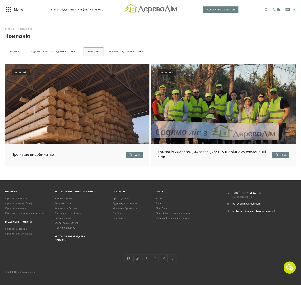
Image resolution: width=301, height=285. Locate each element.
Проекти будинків (16, 198)
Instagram (137, 258)
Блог (158, 203)
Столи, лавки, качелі (66, 222)
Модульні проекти (18, 221)
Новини (160, 198)
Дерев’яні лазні (63, 203)
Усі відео (15, 51)
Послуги (119, 191)
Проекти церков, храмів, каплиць (25, 213)
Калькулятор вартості (221, 9)
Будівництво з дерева (125, 203)
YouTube (155, 258)
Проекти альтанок (16, 208)
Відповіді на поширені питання (173, 213)
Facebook (128, 258)
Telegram (146, 258)
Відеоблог (161, 208)
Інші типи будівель (65, 227)
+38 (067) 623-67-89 (90, 9)
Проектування (121, 198)
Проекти (11, 191)
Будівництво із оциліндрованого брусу (54, 51)
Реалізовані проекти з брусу (75, 191)
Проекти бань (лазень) (18, 233)
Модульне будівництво (125, 208)
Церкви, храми (63, 218)
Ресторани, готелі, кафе (68, 213)
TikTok (172, 258)
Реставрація (119, 218)
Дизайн (117, 213)
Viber (164, 258)
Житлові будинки (64, 198)
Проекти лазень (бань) (18, 203)
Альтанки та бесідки (66, 208)
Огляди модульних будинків (126, 51)
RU (293, 9)
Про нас (162, 191)
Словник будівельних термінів (173, 218)
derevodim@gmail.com (246, 203)
